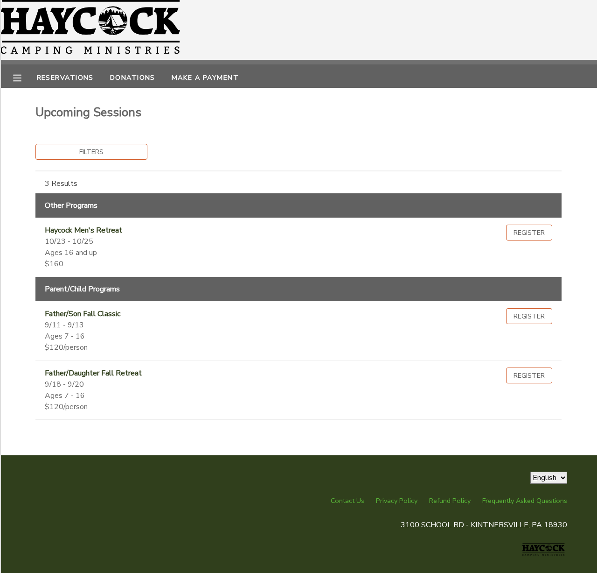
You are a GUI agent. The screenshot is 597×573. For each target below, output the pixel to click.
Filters (91, 151)
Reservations (65, 77)
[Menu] (24, 77)
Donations (132, 77)
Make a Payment (205, 77)
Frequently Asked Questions (524, 500)
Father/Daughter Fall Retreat (93, 373)
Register (529, 232)
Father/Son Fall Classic (82, 314)
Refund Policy (450, 500)
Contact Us (347, 500)
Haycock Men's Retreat (83, 230)
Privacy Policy (396, 500)
